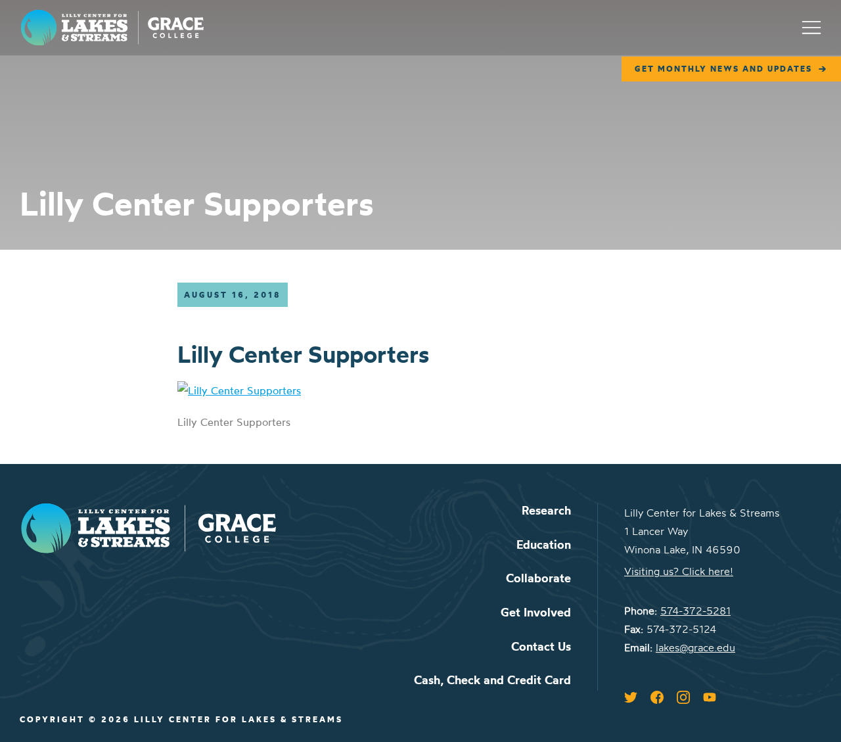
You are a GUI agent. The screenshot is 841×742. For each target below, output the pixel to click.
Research (546, 510)
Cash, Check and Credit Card (492, 679)
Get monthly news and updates (723, 69)
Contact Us (541, 646)
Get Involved (536, 612)
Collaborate (538, 578)
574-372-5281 (695, 610)
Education (543, 544)
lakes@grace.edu (695, 647)
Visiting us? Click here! (678, 571)
